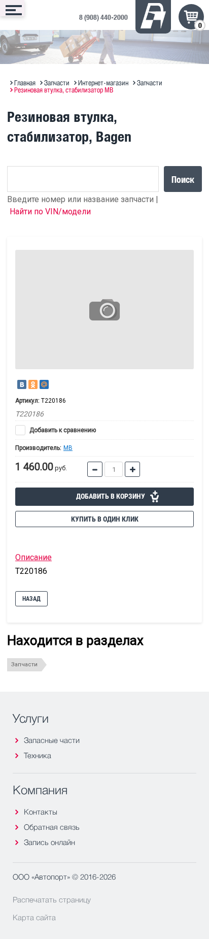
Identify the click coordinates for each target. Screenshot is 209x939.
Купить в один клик (104, 519)
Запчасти (24, 664)
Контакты (40, 812)
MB (68, 447)
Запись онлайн (49, 842)
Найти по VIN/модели (50, 211)
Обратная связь (52, 827)
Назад (31, 598)
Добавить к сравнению (62, 430)
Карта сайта (34, 917)
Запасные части (52, 740)
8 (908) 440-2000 (103, 17)
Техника (37, 755)
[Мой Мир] (44, 384)
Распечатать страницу (52, 899)
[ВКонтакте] (21, 384)
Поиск (182, 179)
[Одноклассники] (33, 384)
